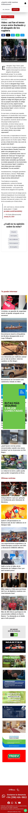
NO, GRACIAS (6, 9)
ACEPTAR (15, 9)
